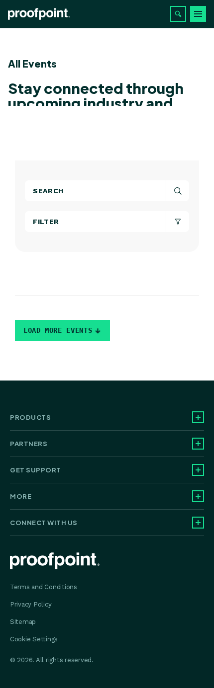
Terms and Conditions (43, 587)
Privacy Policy (30, 604)
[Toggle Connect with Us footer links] (198, 522)
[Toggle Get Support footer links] (198, 470)
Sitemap (23, 621)
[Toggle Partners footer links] (198, 444)
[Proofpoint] (39, 14)
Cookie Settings (34, 639)
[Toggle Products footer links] (198, 417)
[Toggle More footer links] (198, 496)
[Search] (178, 14)
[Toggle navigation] (198, 14)
